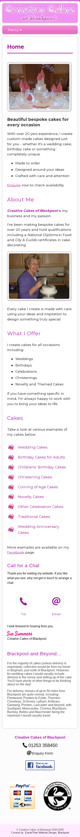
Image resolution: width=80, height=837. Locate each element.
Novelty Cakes (31, 496)
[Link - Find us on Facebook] (40, 769)
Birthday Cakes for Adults (41, 457)
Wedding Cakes (33, 447)
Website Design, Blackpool (54, 832)
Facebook (15, 552)
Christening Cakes (35, 477)
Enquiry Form (42, 753)
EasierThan (31, 832)
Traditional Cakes (34, 516)
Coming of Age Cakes (38, 487)
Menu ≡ (15, 29)
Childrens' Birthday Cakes (42, 467)
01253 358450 (42, 745)
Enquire (14, 185)
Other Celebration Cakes (40, 506)
